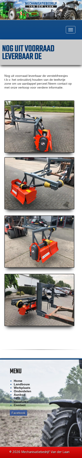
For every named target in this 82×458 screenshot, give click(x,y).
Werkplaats (22, 387)
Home (18, 380)
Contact (20, 405)
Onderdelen (22, 391)
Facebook (18, 413)
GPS (17, 398)
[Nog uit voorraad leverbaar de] (39, 126)
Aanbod (20, 394)
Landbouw (22, 384)
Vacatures (21, 401)
